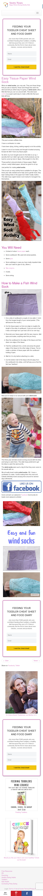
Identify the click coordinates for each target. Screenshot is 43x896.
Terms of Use (13, 889)
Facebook (24, 495)
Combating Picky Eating (9, 884)
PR (3, 873)
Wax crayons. (10, 268)
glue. (11, 258)
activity (4, 94)
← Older (6, 660)
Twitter (17, 665)
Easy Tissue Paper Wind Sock (19, 80)
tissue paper (21, 251)
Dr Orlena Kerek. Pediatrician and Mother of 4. (21, 715)
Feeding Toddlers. (21, 812)
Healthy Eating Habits (9, 877)
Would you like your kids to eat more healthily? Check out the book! (21, 859)
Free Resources (7, 871)
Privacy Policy (34, 889)
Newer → (37, 660)
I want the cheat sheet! (21, 67)
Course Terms (23, 889)
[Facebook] (27, 893)
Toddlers (4, 879)
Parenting (5, 875)
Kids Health (5, 882)
